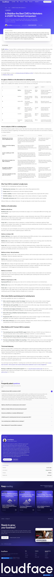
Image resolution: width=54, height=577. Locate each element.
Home (6, 7)
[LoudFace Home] (6, 1)
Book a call (15, 459)
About (36, 553)
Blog (18, 1)
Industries (36, 1)
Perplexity (46, 557)
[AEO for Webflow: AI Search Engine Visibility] (44, 501)
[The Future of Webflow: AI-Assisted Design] (27, 501)
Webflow (6, 49)
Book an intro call (47, 1)
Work (26, 553)
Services (30, 1)
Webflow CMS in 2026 (8, 74)
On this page (5, 45)
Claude (46, 555)
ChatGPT (46, 553)
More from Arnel (7, 459)
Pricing (26, 1)
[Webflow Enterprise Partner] (48, 575)
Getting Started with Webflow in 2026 (24, 73)
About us (21, 1)
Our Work (13, 1)
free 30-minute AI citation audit (35, 368)
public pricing (4, 372)
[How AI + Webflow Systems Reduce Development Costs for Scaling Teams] (9, 501)
